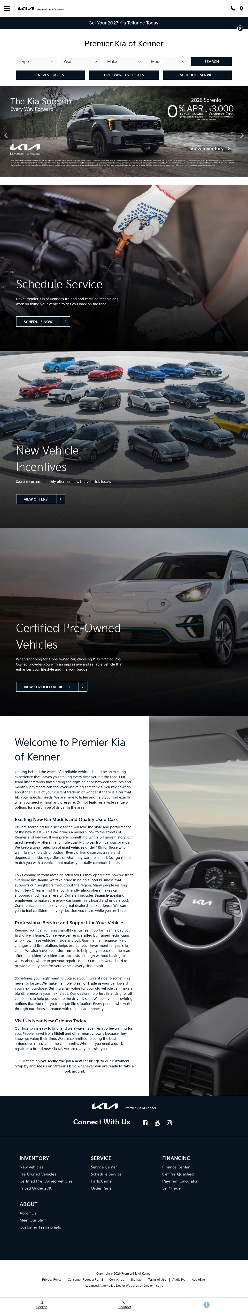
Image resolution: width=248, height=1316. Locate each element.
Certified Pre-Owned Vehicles (46, 1181)
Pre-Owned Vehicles (124, 75)
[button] (240, 28)
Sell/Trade (171, 1188)
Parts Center (102, 1181)
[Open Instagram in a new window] (169, 1123)
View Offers (36, 499)
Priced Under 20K (36, 1188)
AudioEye (179, 1280)
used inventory (27, 842)
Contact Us (116, 1280)
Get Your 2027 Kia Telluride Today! (124, 23)
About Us (28, 1213)
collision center (63, 951)
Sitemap (136, 1280)
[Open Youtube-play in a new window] (157, 1123)
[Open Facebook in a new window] (145, 1123)
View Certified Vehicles (47, 687)
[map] (241, 8)
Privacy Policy (52, 1280)
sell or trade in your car (96, 983)
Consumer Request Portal (85, 1280)
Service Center (104, 1167)
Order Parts (101, 1188)
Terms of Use (157, 1280)
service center (64, 935)
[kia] (26, 8)
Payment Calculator (180, 1181)
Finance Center (176, 1167)
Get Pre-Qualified (178, 1174)
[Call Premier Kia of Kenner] (233, 8)
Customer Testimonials (40, 1227)
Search (211, 62)
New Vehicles (51, 75)
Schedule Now (38, 322)
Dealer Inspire (153, 1286)
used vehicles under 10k (82, 848)
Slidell (59, 1034)
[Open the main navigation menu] (7, 8)
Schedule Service (197, 75)
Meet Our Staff (33, 1220)
